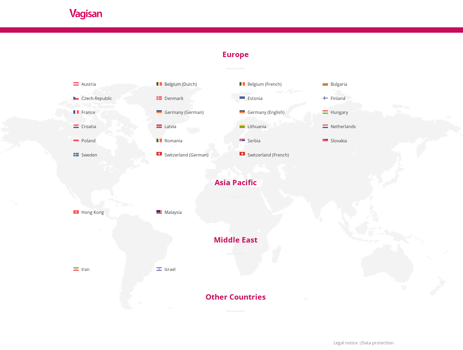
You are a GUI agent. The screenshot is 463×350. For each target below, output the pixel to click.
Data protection (377, 343)
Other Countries (236, 297)
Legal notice (346, 343)
